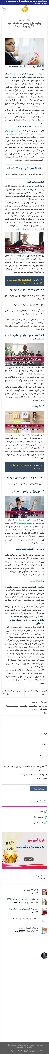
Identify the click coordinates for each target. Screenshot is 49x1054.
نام (45, 734)
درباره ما (32, 1045)
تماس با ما (20, 1047)
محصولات (20, 1045)
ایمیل (44, 744)
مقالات (28, 20)
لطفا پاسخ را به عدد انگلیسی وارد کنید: (33, 774)
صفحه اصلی (39, 1045)
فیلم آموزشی (28, 1047)
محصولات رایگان (11, 1045)
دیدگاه (44, 713)
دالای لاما (31, 650)
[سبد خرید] (4, 9)
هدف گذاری (22, 20)
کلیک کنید (42, 878)
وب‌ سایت (43, 755)
